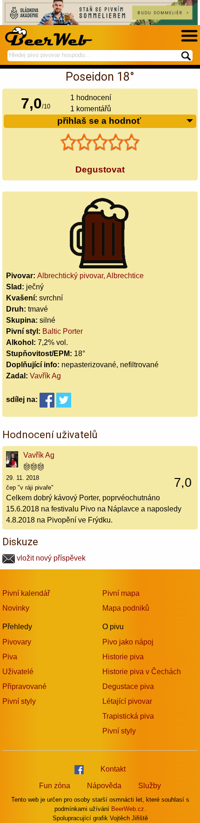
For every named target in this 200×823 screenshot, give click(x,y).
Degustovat (100, 169)
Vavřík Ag (45, 376)
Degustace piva (128, 686)
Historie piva (123, 657)
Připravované (24, 686)
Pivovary (16, 642)
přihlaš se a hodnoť (99, 121)
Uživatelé (17, 672)
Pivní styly (19, 701)
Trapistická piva (128, 716)
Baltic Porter (62, 331)
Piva (9, 657)
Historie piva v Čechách (141, 672)
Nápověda (104, 786)
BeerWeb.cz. (128, 808)
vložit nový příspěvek (50, 558)
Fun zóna (54, 786)
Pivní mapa (121, 593)
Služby (149, 786)
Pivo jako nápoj (127, 642)
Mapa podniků (125, 608)
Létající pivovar (127, 701)
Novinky (15, 608)
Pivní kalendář (26, 593)
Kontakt (113, 769)
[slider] (100, 142)
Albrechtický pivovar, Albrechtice (90, 276)
